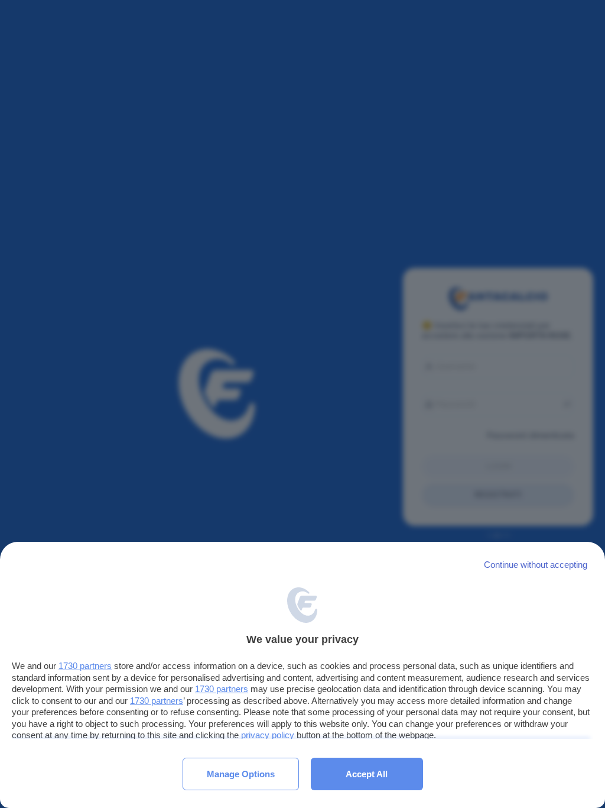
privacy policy (267, 735)
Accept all (367, 774)
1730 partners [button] (85, 666)
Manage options (241, 774)
